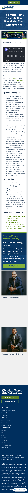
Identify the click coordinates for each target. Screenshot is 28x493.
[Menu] (25, 7)
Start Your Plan (14, 2)
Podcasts (3, 430)
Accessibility (4, 415)
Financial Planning (5, 420)
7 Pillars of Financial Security (8, 410)
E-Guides (3, 437)
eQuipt (3, 450)
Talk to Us (3, 442)
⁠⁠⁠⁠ (15, 78)
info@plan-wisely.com (7, 459)
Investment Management (7, 422)
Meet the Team (5, 413)
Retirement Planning (6, 425)
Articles (3, 435)
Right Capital (4, 447)
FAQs (2, 432)
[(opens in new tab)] (20, 489)
